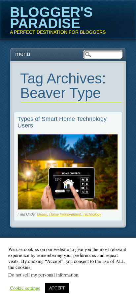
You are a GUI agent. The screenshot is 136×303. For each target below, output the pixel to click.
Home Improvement (65, 214)
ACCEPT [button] (57, 288)
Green (42, 214)
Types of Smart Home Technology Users (62, 122)
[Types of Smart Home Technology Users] (67, 208)
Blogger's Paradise (51, 17)
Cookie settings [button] (25, 288)
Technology (92, 214)
